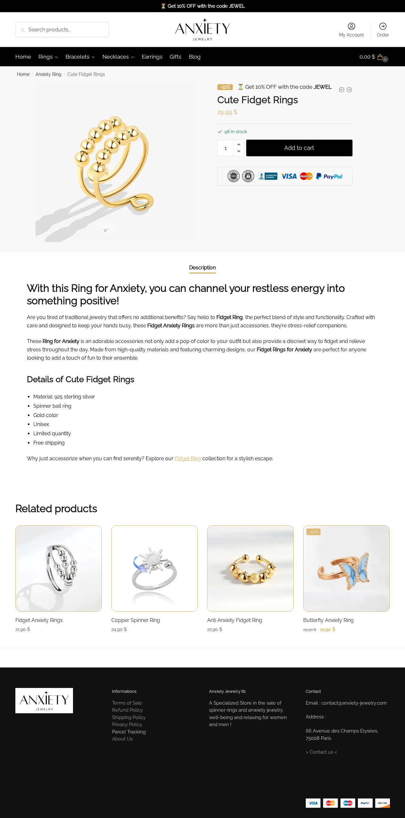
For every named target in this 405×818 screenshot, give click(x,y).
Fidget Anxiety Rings (39, 620)
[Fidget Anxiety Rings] (58, 568)
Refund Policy (127, 710)
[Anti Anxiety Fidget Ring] (250, 568)
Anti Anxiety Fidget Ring (234, 620)
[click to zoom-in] (115, 162)
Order (383, 34)
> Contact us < (321, 752)
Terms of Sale (127, 703)
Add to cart (299, 147)
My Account (351, 34)
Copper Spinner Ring (135, 620)
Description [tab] (202, 268)
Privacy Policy (127, 724)
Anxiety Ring (48, 74)
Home (23, 74)
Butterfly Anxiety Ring (328, 620)
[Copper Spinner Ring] (154, 568)
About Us (122, 739)
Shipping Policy (129, 717)
